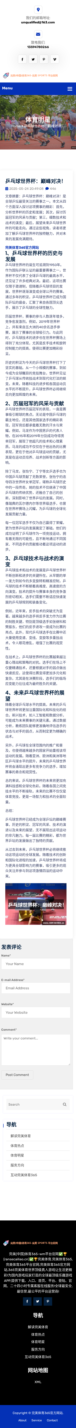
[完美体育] (38, 75)
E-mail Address (12, 980)
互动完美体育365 (24, 1175)
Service (36, 1420)
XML (38, 1382)
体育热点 (17, 1146)
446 (53, 189)
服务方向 (17, 1165)
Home (16, 126)
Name (6, 955)
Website (7, 1004)
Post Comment (17, 1075)
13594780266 (38, 47)
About (22, 1420)
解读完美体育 (21, 1136)
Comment (9, 1029)
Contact (52, 1420)
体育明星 (17, 1155)
